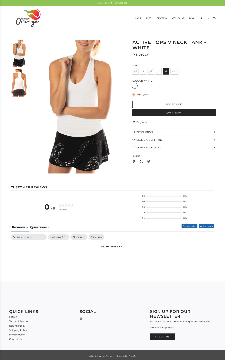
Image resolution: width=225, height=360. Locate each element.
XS (135, 71)
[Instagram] (81, 318)
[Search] (200, 18)
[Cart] (214, 18)
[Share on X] (141, 162)
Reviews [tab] (20, 227)
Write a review (206, 226)
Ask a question (189, 226)
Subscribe (162, 336)
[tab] (39, 227)
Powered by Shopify (126, 356)
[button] (164, 196)
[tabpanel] (112, 257)
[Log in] (207, 18)
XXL (174, 71)
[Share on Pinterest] (148, 162)
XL (166, 71)
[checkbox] (96, 237)
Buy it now (174, 112)
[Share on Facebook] (134, 162)
